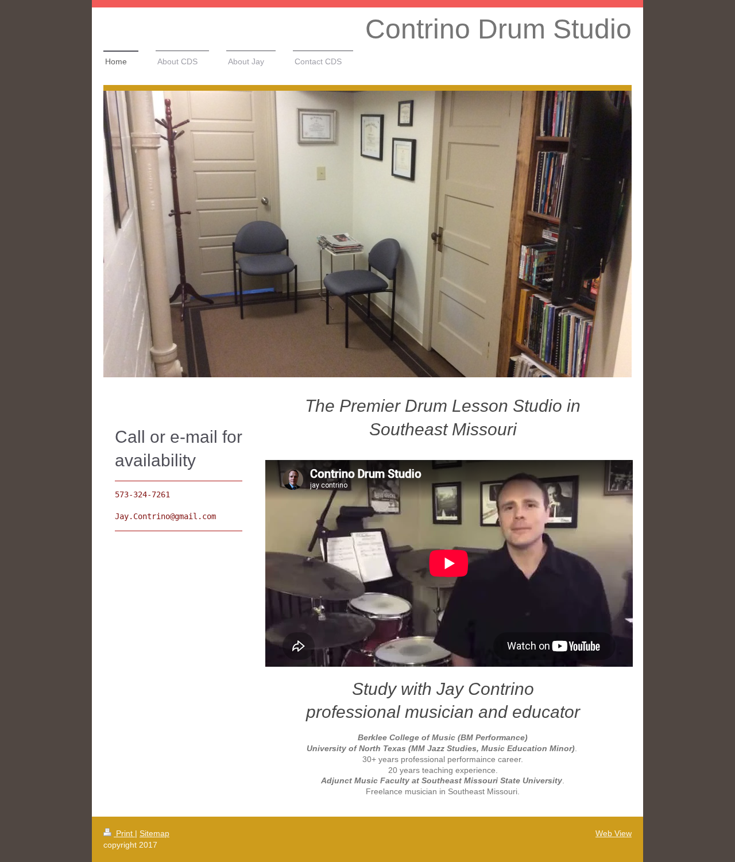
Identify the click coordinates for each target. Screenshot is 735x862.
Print (124, 833)
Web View (613, 833)
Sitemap (154, 833)
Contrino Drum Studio (498, 29)
